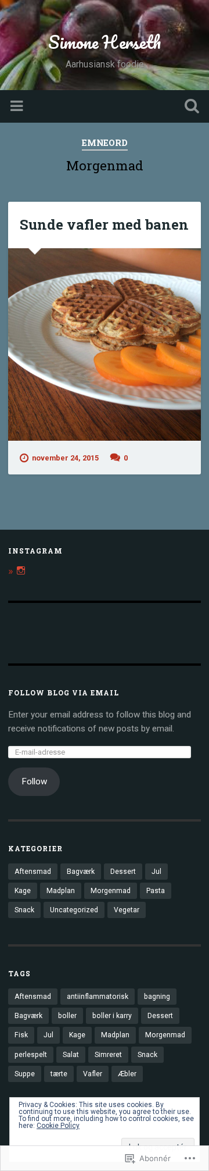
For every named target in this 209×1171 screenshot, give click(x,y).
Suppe (25, 1074)
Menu (18, 106)
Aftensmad (33, 871)
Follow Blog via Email (63, 692)
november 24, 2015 (65, 458)
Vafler (92, 1074)
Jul (156, 871)
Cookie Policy (58, 1126)
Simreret (108, 1055)
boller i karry (112, 1016)
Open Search (189, 107)
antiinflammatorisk (97, 997)
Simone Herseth (104, 42)
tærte (59, 1074)
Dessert (123, 871)
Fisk (21, 1035)
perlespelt (31, 1055)
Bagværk (81, 871)
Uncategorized (74, 910)
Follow (34, 781)
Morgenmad (111, 891)
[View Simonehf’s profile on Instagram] (21, 570)
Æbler (127, 1074)
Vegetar (126, 910)
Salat (71, 1055)
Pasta (155, 891)
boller (67, 1016)
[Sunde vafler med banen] (104, 344)
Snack (24, 910)
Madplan (60, 891)
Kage (23, 891)
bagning (157, 997)
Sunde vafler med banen (104, 224)
